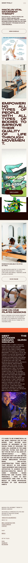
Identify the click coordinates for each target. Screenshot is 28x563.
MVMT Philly (7, 3)
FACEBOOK (4, 543)
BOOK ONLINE (14, 279)
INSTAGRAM (5, 544)
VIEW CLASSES (14, 192)
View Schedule (14, 31)
